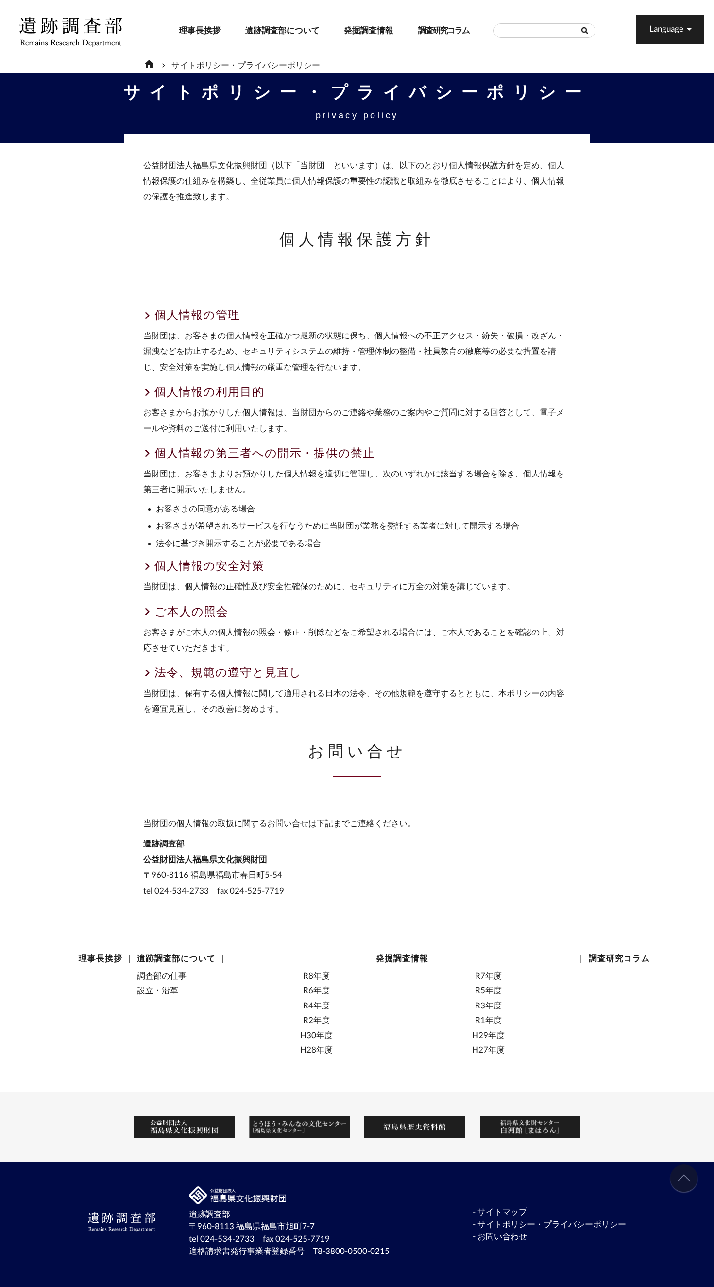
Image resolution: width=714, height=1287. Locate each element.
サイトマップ (502, 1212)
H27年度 (488, 1050)
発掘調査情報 (349, 30)
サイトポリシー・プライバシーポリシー (245, 65)
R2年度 (316, 1020)
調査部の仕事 (162, 976)
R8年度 (316, 976)
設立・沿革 (157, 991)
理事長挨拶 (183, 30)
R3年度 (488, 1006)
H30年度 (316, 1035)
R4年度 (316, 1006)
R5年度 (488, 991)
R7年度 (488, 976)
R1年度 (488, 1020)
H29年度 (488, 1035)
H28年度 (316, 1050)
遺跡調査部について (252, 30)
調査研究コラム (423, 30)
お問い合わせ (502, 1237)
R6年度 (316, 991)
